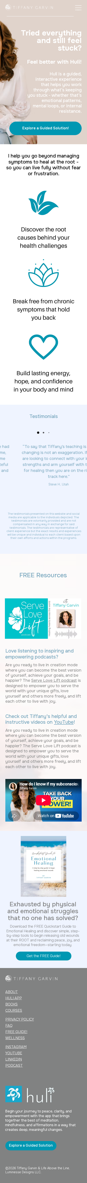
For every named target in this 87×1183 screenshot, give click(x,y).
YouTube (64, 722)
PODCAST (14, 1065)
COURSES (13, 1010)
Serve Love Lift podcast (54, 680)
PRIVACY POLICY (19, 1019)
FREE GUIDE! (16, 1031)
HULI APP (13, 998)
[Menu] (78, 7)
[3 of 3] (49, 432)
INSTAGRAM (16, 1047)
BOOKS (11, 1004)
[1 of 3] (38, 432)
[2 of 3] (43, 432)
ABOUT (11, 992)
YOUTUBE (13, 1053)
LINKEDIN (13, 1059)
